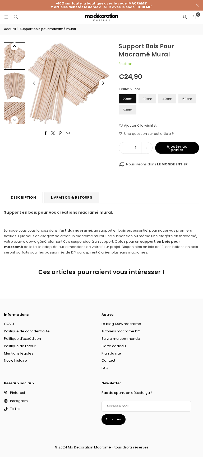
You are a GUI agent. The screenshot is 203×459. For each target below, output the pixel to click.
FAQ (105, 367)
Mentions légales (18, 353)
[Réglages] (185, 17)
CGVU (9, 323)
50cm (187, 98)
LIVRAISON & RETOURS (71, 197)
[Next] (103, 83)
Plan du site (111, 353)
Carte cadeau (114, 345)
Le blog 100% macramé (121, 323)
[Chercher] (16, 17)
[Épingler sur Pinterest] (60, 133)
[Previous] (34, 83)
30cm (147, 98)
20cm (127, 98)
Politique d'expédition (22, 338)
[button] (194, 17)
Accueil (10, 29)
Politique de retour (20, 345)
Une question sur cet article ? (148, 133)
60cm (127, 109)
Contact (108, 360)
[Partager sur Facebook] (46, 133)
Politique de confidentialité (27, 331)
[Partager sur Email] (68, 133)
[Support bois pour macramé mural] (14, 56)
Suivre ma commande (121, 338)
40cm (167, 98)
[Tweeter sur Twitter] (53, 133)
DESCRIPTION (23, 197)
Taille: (129, 89)
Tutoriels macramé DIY (121, 331)
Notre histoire (15, 360)
